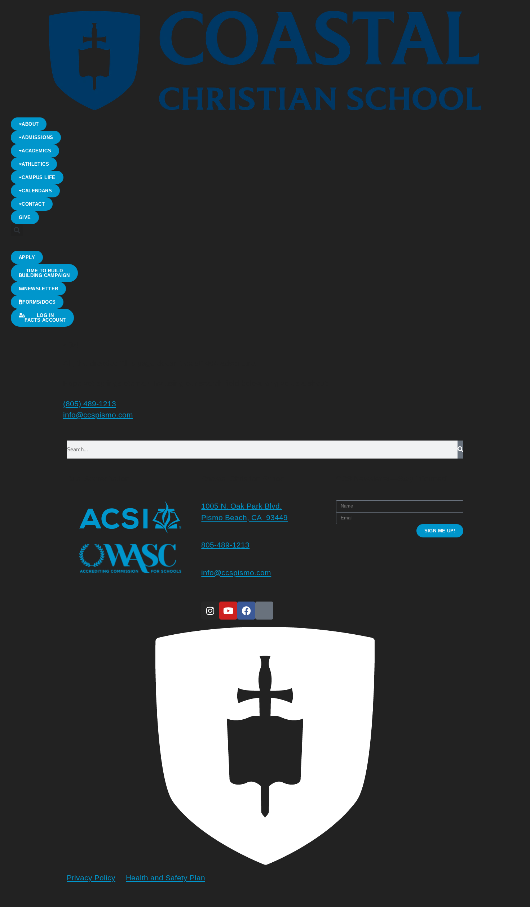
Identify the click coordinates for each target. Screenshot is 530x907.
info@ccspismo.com (98, 415)
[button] (17, 230)
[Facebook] (246, 611)
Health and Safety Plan (165, 878)
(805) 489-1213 (89, 403)
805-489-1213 (225, 545)
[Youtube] (228, 611)
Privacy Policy (91, 878)
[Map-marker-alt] (264, 611)
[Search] (460, 450)
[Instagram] (210, 611)
